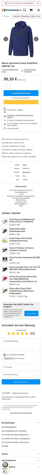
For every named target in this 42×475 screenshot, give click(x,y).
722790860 (6, 393)
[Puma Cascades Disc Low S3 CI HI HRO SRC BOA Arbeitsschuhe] (5, 269)
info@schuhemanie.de (20, 393)
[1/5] (8, 333)
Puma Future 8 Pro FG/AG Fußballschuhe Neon (20, 239)
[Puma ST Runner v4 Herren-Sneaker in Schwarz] (5, 250)
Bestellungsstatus (9, 427)
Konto (5, 454)
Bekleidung (25, 16)
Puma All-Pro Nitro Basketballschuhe (17, 230)
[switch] (5, 471)
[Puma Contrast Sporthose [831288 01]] (5, 259)
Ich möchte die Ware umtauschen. (16, 442)
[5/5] (26, 333)
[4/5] (22, 333)
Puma (25, 165)
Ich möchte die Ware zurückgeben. (16, 439)
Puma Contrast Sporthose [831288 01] (24, 258)
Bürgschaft (26, 172)
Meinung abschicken (21, 382)
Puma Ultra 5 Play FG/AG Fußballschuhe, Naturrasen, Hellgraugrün (21, 291)
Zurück (6, 16)
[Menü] (38, 10)
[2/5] (13, 333)
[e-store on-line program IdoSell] (21, 413)
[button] (6, 39)
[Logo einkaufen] (12, 10)
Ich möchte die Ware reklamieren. (15, 435)
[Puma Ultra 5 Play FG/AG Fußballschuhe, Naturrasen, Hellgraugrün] (5, 290)
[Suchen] (24, 10)
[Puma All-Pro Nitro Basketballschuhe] (5, 231)
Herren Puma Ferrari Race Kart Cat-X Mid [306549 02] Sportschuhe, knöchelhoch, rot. (23, 279)
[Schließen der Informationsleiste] (37, 3)
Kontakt (5, 446)
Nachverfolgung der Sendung (14, 431)
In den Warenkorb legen (21, 93)
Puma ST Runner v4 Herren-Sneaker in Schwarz (21, 249)
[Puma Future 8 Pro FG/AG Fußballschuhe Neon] (5, 240)
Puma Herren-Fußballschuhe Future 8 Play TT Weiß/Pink (22, 220)
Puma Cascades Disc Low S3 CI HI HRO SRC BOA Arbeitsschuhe (24, 268)
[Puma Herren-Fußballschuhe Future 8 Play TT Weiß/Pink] (5, 221)
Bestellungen (8, 423)
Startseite (16, 16)
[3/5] (17, 333)
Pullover (33, 16)
